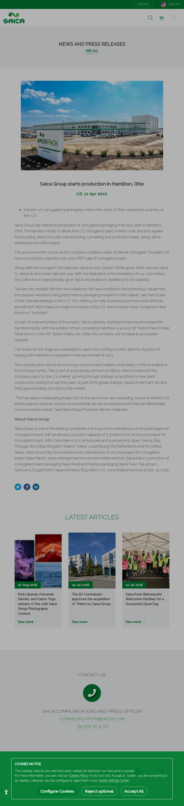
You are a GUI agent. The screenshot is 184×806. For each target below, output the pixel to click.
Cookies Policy (78, 775)
